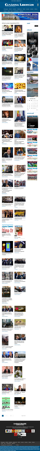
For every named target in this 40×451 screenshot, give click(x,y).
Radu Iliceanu (16, 144)
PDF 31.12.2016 (17, 237)
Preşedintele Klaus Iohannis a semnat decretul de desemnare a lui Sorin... (7, 105)
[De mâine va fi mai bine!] (20, 183)
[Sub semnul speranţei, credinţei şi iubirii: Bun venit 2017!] (20, 86)
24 (35, 106)
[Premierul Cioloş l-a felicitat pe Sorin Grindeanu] (20, 275)
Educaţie (33, 442)
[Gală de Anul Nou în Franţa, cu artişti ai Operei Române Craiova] (7, 214)
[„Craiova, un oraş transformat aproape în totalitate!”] (7, 114)
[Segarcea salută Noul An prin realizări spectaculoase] (7, 169)
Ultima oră (3, 30)
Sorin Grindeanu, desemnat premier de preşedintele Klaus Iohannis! (7, 375)
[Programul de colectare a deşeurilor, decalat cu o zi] (7, 57)
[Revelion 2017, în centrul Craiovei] (20, 401)
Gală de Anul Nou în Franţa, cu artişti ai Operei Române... (7, 220)
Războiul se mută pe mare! (32, 41)
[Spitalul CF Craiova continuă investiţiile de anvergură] (7, 323)
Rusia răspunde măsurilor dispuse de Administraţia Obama (19, 342)
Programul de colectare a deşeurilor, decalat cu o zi (7, 63)
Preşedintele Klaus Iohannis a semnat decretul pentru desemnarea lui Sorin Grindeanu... (19, 361)
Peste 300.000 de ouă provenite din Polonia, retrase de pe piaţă (18, 49)
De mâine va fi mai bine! (19, 188)
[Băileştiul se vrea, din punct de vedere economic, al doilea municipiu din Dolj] (20, 168)
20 (29, 106)
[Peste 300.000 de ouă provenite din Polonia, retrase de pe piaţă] (20, 43)
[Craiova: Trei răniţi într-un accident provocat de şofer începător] (7, 43)
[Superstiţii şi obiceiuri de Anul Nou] (20, 57)
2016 (5, 21)
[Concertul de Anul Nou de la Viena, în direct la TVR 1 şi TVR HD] (7, 199)
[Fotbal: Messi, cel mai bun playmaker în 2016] (7, 387)
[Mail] (37, 1)
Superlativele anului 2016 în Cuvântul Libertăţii (19, 218)
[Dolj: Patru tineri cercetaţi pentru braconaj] (20, 322)
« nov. (28, 109)
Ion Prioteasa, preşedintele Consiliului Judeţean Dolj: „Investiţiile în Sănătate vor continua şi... (19, 124)
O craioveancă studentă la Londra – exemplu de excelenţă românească (19, 35)
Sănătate (30, 442)
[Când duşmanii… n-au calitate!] (32, 77)
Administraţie (15, 442)
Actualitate (16, 88)
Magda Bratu (4, 35)
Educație (16, 201)
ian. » (37, 109)
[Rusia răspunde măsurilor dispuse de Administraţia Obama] (20, 337)
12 (27, 105)
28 (31, 108)
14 (31, 105)
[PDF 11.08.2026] (32, 134)
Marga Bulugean (4, 143)
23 (34, 106)
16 (34, 105)
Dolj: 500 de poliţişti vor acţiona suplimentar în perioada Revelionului (7, 78)
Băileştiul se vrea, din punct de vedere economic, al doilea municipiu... (19, 174)
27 (29, 108)
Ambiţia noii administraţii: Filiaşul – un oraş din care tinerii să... (7, 160)
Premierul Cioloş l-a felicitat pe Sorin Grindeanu (19, 281)
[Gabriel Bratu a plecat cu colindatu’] (7, 246)
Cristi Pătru (16, 37)
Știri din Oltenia (9, 443)
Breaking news (16, 357)
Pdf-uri (16, 235)
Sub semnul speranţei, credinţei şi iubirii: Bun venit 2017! (19, 91)
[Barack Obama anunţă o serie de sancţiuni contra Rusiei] (7, 355)
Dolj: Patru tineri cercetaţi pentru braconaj (19, 327)
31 (35, 108)
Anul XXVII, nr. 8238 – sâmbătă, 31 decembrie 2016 (6, 235)
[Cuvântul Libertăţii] (20, 5)
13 (29, 105)
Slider (15, 216)
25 (37, 106)
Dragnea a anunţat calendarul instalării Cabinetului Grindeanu (18, 105)
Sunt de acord (18, 450)
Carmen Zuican (4, 50)
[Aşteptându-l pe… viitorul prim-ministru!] (20, 387)
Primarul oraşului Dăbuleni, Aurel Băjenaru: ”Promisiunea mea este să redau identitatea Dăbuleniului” (19, 141)
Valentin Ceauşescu (5, 122)
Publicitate (13, 443)
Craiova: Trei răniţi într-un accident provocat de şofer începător (7, 48)
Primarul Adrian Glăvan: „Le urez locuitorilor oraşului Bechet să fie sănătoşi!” (19, 157)
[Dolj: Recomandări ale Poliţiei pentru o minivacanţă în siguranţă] (20, 244)
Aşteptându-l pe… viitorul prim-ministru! (19, 393)
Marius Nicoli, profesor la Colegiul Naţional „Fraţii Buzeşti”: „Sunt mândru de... (19, 204)
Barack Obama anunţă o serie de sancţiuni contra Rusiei (7, 360)
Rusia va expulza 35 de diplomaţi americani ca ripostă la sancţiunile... (18, 314)
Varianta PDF (30, 113)
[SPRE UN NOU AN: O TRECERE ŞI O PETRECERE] (7, 86)
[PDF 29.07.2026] (32, 160)
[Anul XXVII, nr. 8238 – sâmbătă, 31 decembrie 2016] (7, 229)
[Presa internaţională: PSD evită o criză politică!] (7, 276)
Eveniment (26, 442)
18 (37, 105)
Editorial (29, 30)
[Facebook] (35, 1)
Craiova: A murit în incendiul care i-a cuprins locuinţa (7, 347)
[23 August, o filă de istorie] (32, 51)
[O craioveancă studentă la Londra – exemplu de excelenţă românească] (20, 29)
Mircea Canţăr (16, 93)
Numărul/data (4, 232)
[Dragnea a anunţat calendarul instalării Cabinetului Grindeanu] (20, 100)
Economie (22, 442)
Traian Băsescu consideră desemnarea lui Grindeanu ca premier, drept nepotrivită (7, 300)
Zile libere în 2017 (17, 293)
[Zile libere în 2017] (20, 289)
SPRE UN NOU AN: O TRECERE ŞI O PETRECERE (7, 91)
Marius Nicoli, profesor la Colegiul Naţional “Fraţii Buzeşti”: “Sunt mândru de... (19, 266)
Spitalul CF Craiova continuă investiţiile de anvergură (7, 329)
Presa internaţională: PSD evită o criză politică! (7, 281)
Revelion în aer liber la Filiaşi (7, 409)
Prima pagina (3, 442)
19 (27, 106)
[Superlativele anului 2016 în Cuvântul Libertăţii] (20, 213)
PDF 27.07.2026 (31, 125)
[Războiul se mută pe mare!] (32, 90)
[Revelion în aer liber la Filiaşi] (7, 403)
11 (37, 103)
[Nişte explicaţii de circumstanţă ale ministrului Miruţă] (32, 64)
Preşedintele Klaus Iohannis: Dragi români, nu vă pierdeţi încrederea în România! (7, 33)
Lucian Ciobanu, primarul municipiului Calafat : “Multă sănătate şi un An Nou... (7, 141)
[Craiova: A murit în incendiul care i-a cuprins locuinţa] (7, 339)
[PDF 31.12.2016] (20, 230)
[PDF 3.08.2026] (32, 147)
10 (35, 103)
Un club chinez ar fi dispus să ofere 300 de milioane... (19, 379)
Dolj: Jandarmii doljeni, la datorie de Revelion (7, 267)
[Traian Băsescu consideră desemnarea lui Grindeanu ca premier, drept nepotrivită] (7, 291)
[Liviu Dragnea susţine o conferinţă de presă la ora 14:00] (7, 309)
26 (27, 108)
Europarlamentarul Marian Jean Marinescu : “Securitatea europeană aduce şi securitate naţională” (7, 190)
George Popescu (4, 92)
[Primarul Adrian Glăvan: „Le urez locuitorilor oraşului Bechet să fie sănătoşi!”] (20, 151)
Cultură (3, 202)
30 (34, 108)
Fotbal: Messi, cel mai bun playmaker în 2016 (7, 392)
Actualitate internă (4, 102)
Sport (5, 443)
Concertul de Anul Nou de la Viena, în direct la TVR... (7, 205)
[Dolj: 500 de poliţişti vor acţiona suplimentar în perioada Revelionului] (7, 71)
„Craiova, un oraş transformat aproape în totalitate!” (6, 120)
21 (31, 106)
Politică (3, 186)
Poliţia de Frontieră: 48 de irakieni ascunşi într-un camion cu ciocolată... (19, 76)
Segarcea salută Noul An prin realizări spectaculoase (7, 175)
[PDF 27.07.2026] (32, 173)
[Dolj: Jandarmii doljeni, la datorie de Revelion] (7, 262)
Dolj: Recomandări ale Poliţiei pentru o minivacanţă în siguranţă (19, 250)
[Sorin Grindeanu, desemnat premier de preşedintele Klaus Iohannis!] (7, 370)
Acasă (3, 21)
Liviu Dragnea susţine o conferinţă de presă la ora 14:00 (7, 314)
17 (35, 105)
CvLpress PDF (16, 238)
